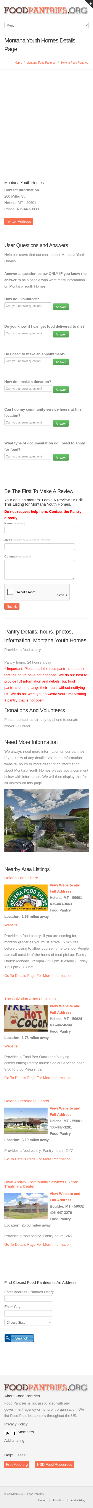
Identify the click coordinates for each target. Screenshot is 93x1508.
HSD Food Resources (54, 1464)
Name (14, 523)
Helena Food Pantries (74, 62)
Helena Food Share (21, 878)
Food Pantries (46, 13)
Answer (61, 307)
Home (18, 62)
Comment (17, 556)
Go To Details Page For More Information (37, 976)
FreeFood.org (17, 1464)
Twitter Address (18, 221)
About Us (58, 1500)
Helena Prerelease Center (26, 1101)
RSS (7, 1432)
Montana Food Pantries (41, 62)
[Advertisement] (46, 118)
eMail (27, 540)
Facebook (13, 1432)
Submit (12, 606)
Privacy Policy (16, 1424)
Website (11, 925)
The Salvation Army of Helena (30, 999)
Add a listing (14, 1441)
